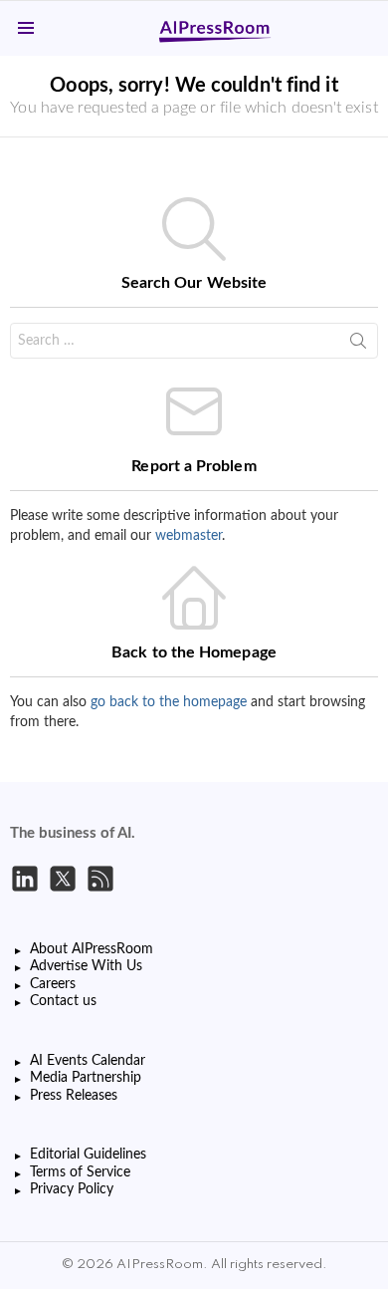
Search (358, 345)
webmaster (188, 536)
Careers (53, 984)
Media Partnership (85, 1078)
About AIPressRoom (91, 949)
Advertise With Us (86, 966)
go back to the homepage (169, 702)
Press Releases (73, 1096)
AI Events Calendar (87, 1061)
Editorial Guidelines (88, 1154)
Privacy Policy (71, 1189)
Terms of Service (80, 1172)
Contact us (63, 1001)
